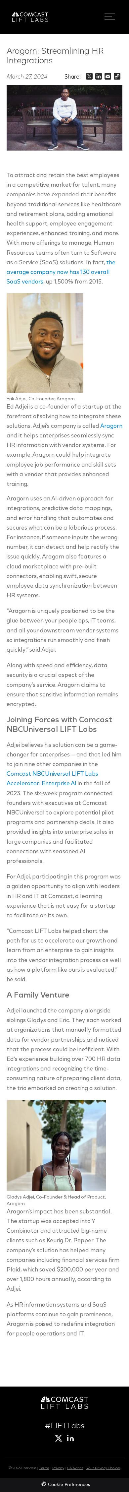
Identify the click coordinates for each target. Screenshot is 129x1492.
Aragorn (111, 426)
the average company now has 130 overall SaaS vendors (61, 272)
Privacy (58, 1468)
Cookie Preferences (69, 1484)
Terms (44, 1468)
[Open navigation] (110, 17)
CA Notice (75, 1468)
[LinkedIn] (70, 1438)
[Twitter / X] (59, 1438)
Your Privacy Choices (103, 1468)
